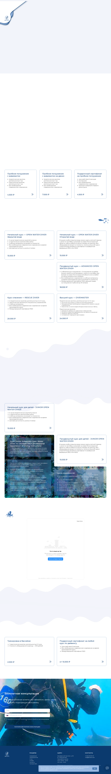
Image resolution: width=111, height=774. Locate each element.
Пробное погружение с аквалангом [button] (18, 175)
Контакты (32, 762)
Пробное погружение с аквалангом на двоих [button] (53, 175)
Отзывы (32, 760)
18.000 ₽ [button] (63, 287)
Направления (33, 756)
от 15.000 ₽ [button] (65, 662)
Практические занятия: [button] (67, 309)
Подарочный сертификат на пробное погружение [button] (89, 175)
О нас (31, 759)
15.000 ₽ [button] (11, 256)
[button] (18, 183)
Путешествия (33, 763)
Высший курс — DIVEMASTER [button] (74, 297)
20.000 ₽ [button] (11, 318)
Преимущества (34, 757)
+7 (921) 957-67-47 (89, 756)
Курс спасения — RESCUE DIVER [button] (23, 297)
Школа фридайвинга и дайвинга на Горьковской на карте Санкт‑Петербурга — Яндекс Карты (55, 578)
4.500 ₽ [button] (10, 195)
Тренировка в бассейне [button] (19, 641)
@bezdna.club (91, 757)
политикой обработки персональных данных (38, 719)
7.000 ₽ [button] (45, 194)
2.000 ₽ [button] (10, 662)
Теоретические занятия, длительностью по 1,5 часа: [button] (77, 301)
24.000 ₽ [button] (64, 318)
